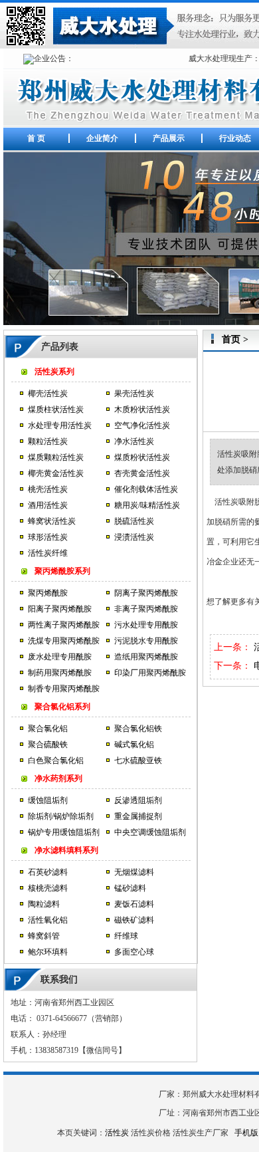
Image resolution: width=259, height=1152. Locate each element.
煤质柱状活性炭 (56, 409)
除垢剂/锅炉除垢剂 (61, 816)
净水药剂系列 (58, 778)
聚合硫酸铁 (48, 744)
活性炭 (117, 1132)
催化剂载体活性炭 (146, 489)
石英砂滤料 (48, 872)
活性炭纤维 (48, 553)
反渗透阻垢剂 (138, 800)
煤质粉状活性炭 (142, 457)
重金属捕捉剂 (138, 816)
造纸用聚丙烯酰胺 (146, 656)
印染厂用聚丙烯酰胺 (150, 672)
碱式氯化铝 (134, 744)
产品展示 (169, 138)
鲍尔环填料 (48, 952)
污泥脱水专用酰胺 (146, 640)
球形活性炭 (48, 537)
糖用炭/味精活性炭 (147, 505)
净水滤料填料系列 (66, 850)
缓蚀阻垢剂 (48, 800)
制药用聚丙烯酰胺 (60, 672)
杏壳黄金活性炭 (142, 473)
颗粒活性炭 (48, 441)
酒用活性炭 (48, 505)
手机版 (246, 1132)
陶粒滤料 (44, 904)
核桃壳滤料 (48, 888)
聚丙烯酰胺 (48, 593)
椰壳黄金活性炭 (56, 473)
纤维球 (126, 936)
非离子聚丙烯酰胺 (146, 609)
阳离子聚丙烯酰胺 (60, 609)
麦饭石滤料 (134, 904)
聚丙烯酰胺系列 (62, 571)
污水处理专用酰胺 (146, 625)
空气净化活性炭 (142, 425)
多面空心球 (134, 952)
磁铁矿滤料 (134, 920)
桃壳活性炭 (48, 489)
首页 (231, 339)
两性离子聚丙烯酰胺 (64, 625)
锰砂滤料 (130, 888)
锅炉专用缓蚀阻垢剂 (64, 832)
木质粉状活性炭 (142, 409)
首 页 (36, 138)
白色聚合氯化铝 (56, 760)
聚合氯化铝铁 (138, 728)
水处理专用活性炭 (60, 425)
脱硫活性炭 (134, 521)
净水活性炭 (134, 441)
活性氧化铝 (48, 920)
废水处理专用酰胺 (60, 656)
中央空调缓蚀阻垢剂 (150, 832)
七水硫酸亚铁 (138, 760)
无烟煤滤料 (134, 872)
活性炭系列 (54, 371)
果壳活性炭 (134, 393)
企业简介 (102, 138)
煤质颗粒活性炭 (56, 457)
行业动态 (235, 138)
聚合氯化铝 (48, 728)
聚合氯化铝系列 (62, 706)
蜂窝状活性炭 (52, 521)
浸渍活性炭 (134, 537)
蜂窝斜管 (44, 936)
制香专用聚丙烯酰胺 (64, 688)
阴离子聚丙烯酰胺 (146, 593)
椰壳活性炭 (48, 393)
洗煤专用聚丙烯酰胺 (64, 640)
